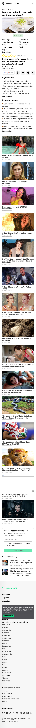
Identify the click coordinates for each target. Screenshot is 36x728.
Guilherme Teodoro (11, 67)
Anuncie (5, 691)
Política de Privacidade (14, 609)
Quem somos (7, 696)
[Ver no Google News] (8, 73)
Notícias (5, 667)
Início (4, 9)
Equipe (4, 701)
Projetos (5, 670)
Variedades (6, 675)
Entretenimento (7, 646)
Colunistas (6, 601)
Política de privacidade (10, 699)
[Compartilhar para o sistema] (33, 73)
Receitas (10, 9)
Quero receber (18, 550)
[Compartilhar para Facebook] (28, 73)
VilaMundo (6, 681)
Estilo (4, 649)
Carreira (5, 627)
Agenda (5, 598)
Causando (6, 633)
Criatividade (6, 638)
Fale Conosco (7, 693)
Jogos (4, 662)
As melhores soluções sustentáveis (15, 622)
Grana (4, 659)
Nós (3, 665)
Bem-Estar (6, 625)
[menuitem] (18, 595)
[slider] (9, 55)
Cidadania (6, 635)
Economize (6, 641)
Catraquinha (6, 630)
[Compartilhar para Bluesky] (23, 73)
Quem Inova (6, 673)
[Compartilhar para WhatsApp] (18, 73)
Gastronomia (7, 654)
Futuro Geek (6, 651)
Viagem (5, 678)
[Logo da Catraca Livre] (10, 3)
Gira (3, 657)
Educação (6, 643)
